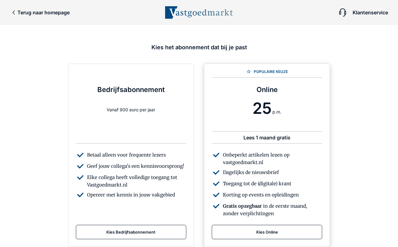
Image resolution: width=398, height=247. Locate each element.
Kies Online (267, 232)
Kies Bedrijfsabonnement (130, 232)
